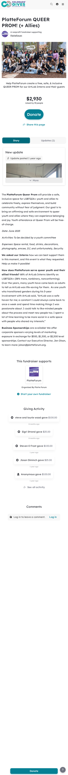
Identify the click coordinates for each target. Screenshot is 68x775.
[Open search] (51, 4)
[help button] (63, 770)
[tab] (16, 140)
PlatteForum (16, 35)
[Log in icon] (57, 4)
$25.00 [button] (46, 431)
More (36, 180)
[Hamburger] (63, 4)
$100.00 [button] (52, 417)
